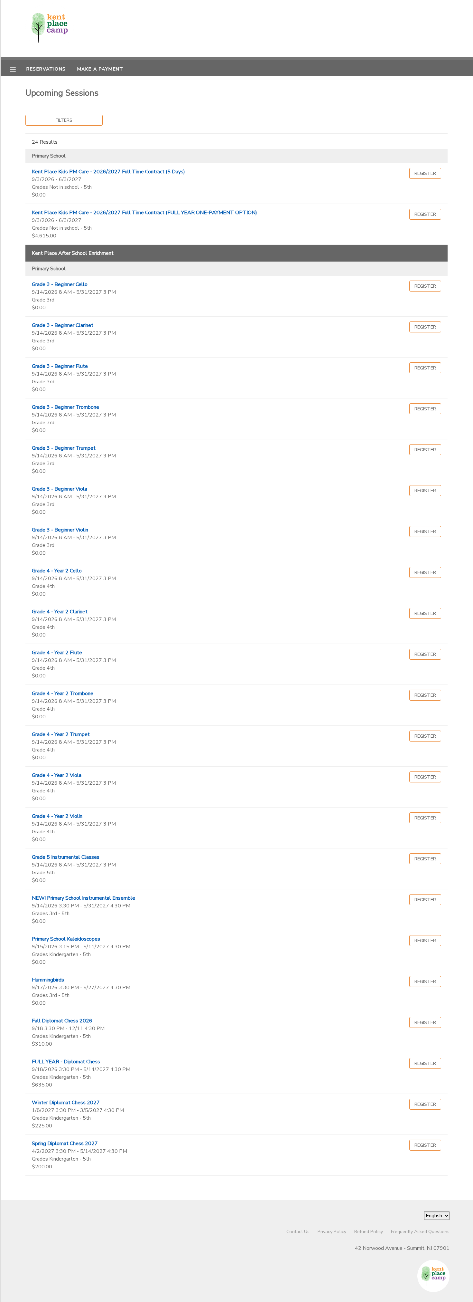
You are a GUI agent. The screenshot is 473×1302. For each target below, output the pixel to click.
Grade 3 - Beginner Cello (60, 284)
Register (425, 173)
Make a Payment (100, 69)
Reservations (46, 69)
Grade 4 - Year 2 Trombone (62, 693)
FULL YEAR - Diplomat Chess (66, 1061)
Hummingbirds (48, 979)
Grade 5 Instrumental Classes (65, 857)
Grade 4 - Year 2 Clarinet (60, 611)
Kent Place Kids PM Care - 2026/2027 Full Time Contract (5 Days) (108, 171)
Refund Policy (368, 1231)
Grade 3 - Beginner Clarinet (62, 325)
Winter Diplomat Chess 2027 (66, 1102)
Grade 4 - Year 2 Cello (57, 570)
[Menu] (17, 68)
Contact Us (298, 1231)
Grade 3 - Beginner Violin (60, 529)
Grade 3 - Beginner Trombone (65, 407)
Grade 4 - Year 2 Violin (57, 816)
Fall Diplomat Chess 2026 (62, 1020)
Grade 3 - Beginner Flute (60, 366)
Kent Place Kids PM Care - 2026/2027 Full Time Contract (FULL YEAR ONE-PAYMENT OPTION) (144, 212)
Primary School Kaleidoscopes (66, 939)
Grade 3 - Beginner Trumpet (64, 448)
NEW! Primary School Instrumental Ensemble (83, 898)
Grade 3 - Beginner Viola (59, 489)
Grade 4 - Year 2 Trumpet (61, 734)
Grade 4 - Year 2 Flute (57, 652)
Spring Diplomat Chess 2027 (65, 1143)
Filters (64, 120)
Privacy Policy (332, 1231)
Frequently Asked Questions (420, 1231)
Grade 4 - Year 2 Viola (56, 775)
